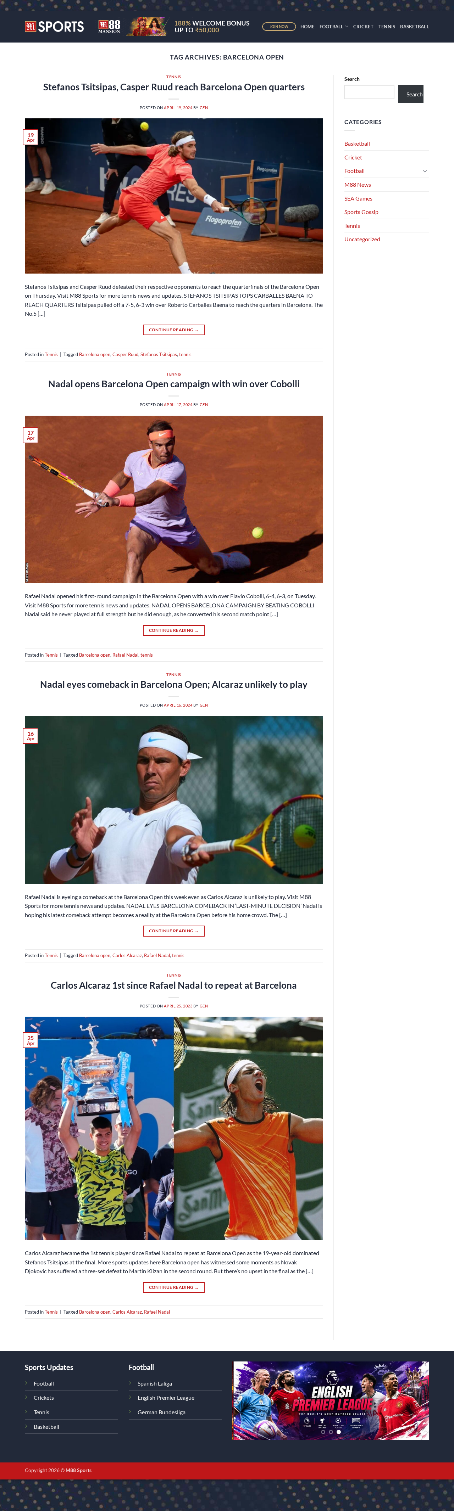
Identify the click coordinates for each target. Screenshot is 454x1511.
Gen (204, 107)
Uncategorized (362, 239)
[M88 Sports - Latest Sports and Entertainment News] (54, 26)
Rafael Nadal (125, 655)
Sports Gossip (361, 211)
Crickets (44, 1397)
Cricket (363, 26)
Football (332, 26)
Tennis (386, 26)
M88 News (357, 184)
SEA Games (358, 198)
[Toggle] (425, 171)
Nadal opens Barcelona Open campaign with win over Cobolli (174, 383)
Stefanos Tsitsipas (158, 354)
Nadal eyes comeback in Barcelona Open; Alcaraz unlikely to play (174, 684)
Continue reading (174, 329)
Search (352, 79)
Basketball (414, 26)
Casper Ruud (125, 354)
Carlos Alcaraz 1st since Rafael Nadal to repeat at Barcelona (174, 985)
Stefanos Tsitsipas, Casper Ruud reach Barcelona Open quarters (174, 87)
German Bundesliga (162, 1412)
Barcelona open (94, 354)
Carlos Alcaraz (127, 955)
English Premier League (166, 1397)
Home (307, 26)
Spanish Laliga (155, 1383)
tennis (185, 354)
